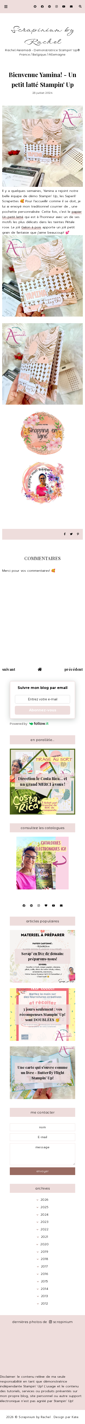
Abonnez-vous (42, 710)
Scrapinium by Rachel (42, 36)
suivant (8, 669)
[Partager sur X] (71, 534)
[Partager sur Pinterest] (78, 534)
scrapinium (63, 1322)
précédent (74, 669)
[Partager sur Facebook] (65, 534)
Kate (75, 1417)
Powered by (18, 723)
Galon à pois (31, 227)
